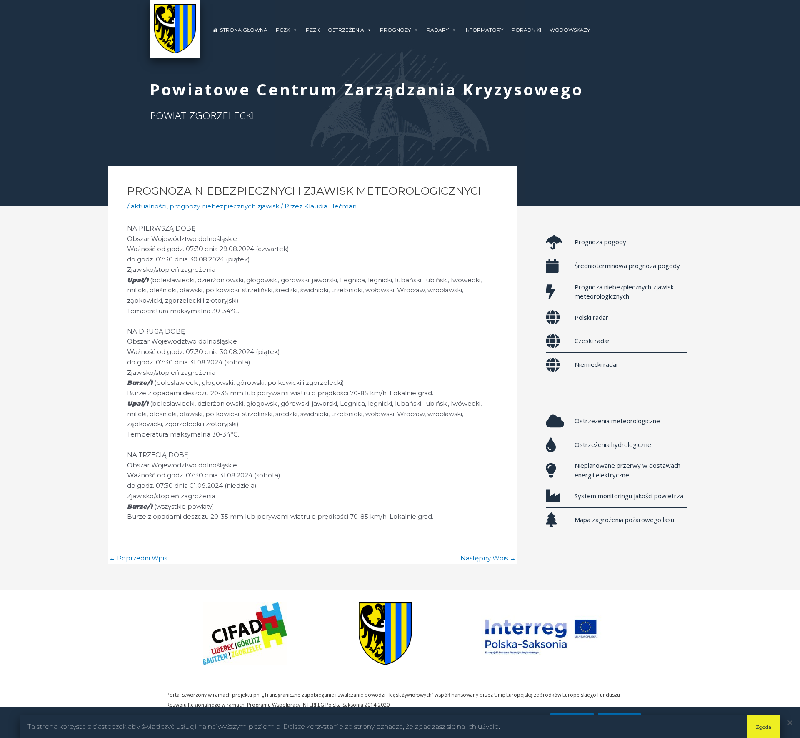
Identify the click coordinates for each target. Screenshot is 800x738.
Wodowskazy (570, 30)
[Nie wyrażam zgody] (789, 722)
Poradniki (526, 30)
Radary (438, 30)
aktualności (149, 206)
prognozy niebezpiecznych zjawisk (224, 206)
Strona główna (244, 30)
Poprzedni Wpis (138, 558)
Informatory (484, 30)
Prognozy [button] (395, 30)
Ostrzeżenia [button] (346, 30)
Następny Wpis (488, 558)
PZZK (313, 30)
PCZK (283, 30)
